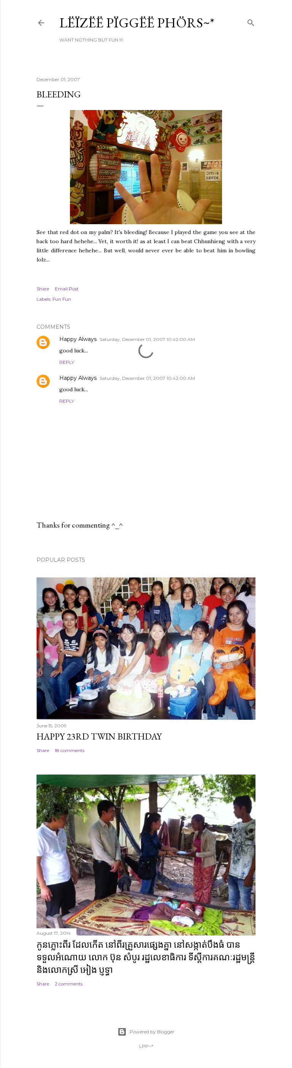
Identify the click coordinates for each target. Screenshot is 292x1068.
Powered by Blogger (152, 1032)
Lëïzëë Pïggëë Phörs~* (136, 23)
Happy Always (78, 339)
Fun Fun (61, 299)
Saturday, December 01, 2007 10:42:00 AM (147, 339)
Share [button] (42, 289)
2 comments (69, 984)
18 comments (69, 750)
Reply (66, 362)
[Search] (251, 21)
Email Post (67, 289)
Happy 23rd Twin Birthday (99, 736)
